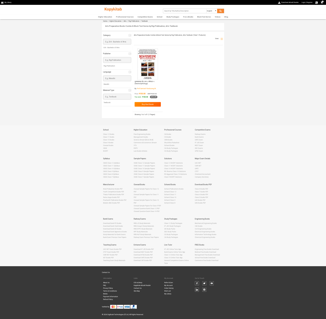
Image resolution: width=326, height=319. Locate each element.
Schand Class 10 (170, 197)
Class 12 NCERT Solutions (173, 163)
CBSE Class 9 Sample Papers (144, 171)
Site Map (137, 291)
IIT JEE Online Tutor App (172, 249)
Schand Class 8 (169, 203)
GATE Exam (199, 140)
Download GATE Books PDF (143, 258)
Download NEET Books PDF (143, 252)
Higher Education (105, 17)
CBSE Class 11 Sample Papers (144, 166)
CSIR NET (198, 166)
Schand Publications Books (174, 189)
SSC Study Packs (170, 232)
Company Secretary (202, 177)
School (159, 17)
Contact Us (106, 272)
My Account (168, 285)
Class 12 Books (108, 134)
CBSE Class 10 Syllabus (111, 168)
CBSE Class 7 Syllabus (111, 177)
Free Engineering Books (142, 134)
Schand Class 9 (169, 200)
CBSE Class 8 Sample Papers (144, 174)
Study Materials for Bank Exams (114, 234)
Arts (125, 21)
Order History (169, 288)
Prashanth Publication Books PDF (114, 200)
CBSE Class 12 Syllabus (111, 163)
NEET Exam (199, 145)
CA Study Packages (171, 148)
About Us (106, 282)
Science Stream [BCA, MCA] (143, 140)
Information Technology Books (205, 234)
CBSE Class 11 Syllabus (111, 166)
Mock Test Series (204, 17)
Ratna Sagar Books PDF (111, 197)
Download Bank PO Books (112, 223)
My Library (167, 294)
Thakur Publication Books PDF (113, 194)
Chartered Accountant (202, 174)
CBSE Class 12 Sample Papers (144, 163)
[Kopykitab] (112, 9)
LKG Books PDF (200, 200)
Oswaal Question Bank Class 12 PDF (147, 208)
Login (303, 2)
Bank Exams (199, 137)
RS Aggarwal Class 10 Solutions (175, 174)
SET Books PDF (108, 258)
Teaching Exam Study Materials (114, 260)
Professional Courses (125, 17)
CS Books (167, 137)
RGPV (136, 148)
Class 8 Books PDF (201, 189)
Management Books (141, 137)
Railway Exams (200, 134)
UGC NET (198, 163)
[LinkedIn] (197, 290)
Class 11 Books (108, 137)
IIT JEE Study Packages (172, 226)
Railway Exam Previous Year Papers (146, 237)
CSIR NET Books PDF (110, 255)
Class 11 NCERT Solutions (173, 166)
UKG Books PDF (200, 203)
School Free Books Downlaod (205, 258)
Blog (226, 17)
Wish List (167, 291)
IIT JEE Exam (199, 143)
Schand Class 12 (170, 192)
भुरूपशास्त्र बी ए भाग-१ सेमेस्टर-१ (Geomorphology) (144, 82)
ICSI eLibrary (138, 282)
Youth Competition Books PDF (113, 192)
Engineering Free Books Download (207, 249)
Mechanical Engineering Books (206, 223)
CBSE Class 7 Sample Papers (144, 177)
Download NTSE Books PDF (143, 255)
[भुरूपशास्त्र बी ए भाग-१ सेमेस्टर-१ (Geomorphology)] (147, 64)
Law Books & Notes (140, 151)
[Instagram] (204, 290)
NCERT (105, 151)
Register (310, 2)
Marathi (106, 84)
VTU (135, 145)
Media (105, 294)
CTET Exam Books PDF (111, 252)
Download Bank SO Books (112, 229)
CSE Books (198, 226)
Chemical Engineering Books (205, 237)
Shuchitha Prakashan (171, 143)
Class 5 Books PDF (201, 197)
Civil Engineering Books (203, 229)
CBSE (105, 148)
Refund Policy (108, 299)
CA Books (167, 134)
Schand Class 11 (170, 194)
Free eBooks (188, 17)
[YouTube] (212, 283)
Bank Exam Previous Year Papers (114, 237)
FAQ (104, 285)
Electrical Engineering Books (205, 232)
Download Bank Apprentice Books (115, 232)
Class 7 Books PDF (201, 192)
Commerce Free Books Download (206, 260)
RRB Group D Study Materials (144, 226)
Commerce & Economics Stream (145, 143)
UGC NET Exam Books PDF (112, 249)
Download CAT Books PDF (143, 260)
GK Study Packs (169, 229)
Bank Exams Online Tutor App (174, 252)
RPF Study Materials (141, 232)
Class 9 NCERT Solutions (173, 177)
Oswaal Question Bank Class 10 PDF (147, 211)
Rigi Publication (133, 21)
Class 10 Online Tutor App (173, 258)
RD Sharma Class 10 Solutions (175, 171)
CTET (197, 171)
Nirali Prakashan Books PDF (113, 189)
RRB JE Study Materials (142, 223)
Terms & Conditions (110, 291)
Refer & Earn (168, 282)
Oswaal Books (108, 145)
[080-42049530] (316, 2)
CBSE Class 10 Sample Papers (144, 168)
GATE (197, 168)
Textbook (107, 102)
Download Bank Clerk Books (113, 226)
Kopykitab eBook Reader (142, 285)
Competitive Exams (145, 17)
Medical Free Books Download (205, 252)
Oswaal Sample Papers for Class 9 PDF (147, 206)
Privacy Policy (108, 288)
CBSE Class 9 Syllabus (111, 171)
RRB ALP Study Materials (142, 234)
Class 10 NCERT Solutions (173, 168)
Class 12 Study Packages (173, 223)
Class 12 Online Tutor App (173, 255)
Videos (217, 17)
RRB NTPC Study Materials (143, 229)
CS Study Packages (171, 151)
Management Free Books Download (207, 255)
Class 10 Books (108, 140)
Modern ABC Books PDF (111, 203)
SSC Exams (199, 148)
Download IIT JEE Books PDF (144, 249)
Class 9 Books (108, 143)
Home (105, 21)
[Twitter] (204, 283)
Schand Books (169, 145)
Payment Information (110, 296)
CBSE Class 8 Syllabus (111, 174)
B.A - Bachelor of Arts (111, 47)
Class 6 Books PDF (201, 194)
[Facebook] (197, 283)
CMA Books (168, 140)
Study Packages (172, 17)
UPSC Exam (199, 151)
